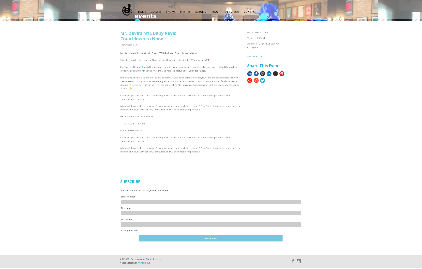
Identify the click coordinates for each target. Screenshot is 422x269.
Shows (170, 12)
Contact (250, 12)
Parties (185, 12)
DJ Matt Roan (140, 66)
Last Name (126, 219)
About (215, 12)
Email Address (128, 196)
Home (142, 12)
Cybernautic (145, 262)
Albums (200, 12)
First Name (126, 208)
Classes (156, 12)
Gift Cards (232, 12)
